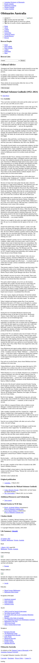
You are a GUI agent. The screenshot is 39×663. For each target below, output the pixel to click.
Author (6, 50)
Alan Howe (5, 95)
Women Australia (9, 7)
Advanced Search (9, 34)
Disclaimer (11, 658)
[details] (15, 531)
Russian (6, 566)
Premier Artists (8, 640)
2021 (7, 547)
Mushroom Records (10, 638)
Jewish (6, 583)
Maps (6, 53)
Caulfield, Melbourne (7, 540)
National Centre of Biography (20, 650)
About (6, 28)
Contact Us (28, 658)
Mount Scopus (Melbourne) (12, 590)
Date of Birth (8, 46)
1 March (3, 547)
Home (6, 26)
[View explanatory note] (2, 556)
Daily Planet (7, 637)
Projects (6, 31)
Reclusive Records (9, 632)
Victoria (16, 540)
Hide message (5, 88)
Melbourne (4, 549)
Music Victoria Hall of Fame (12, 624)
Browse (6, 38)
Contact (6, 29)
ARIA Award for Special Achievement (15, 611)
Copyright (4, 658)
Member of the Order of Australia (13, 618)
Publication (7, 51)
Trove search (8, 500)
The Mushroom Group (10, 633)
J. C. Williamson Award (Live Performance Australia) (19, 619)
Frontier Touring (9, 641)
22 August (4, 538)
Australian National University (9, 652)
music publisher (8, 602)
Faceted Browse (9, 36)
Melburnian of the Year (11, 621)
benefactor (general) (10, 599)
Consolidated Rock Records (12, 635)
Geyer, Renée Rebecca (10, 511)
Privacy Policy (19, 658)
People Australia (9, 4)
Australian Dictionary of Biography (14, 2)
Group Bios (7, 33)
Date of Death (8, 48)
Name (6, 45)
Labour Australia (9, 9)
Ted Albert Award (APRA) (12, 613)
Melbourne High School (11, 592)
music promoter (8, 601)
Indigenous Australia (10, 5)
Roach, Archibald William (11, 507)
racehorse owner (9, 604)
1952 (8, 538)
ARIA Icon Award (9, 623)
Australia (21, 540)
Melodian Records (9, 643)
